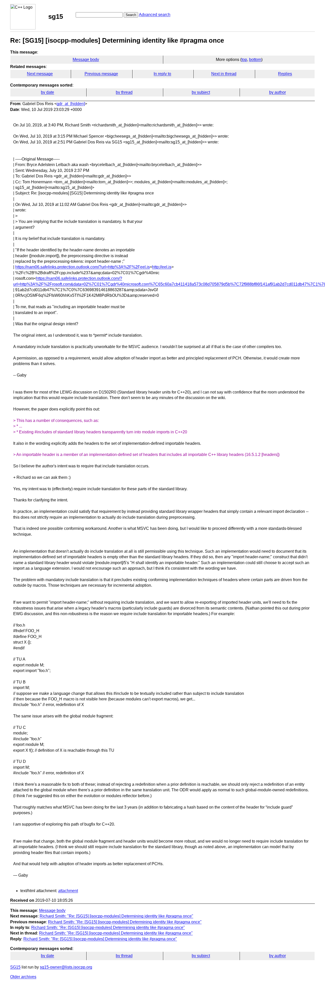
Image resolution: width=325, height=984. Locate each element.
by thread (124, 92)
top (244, 59)
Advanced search (154, 14)
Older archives (23, 977)
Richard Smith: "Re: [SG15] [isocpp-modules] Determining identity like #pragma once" (116, 916)
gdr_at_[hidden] (71, 104)
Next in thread (223, 74)
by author (277, 92)
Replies (285, 74)
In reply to (162, 74)
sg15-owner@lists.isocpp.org (66, 967)
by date (47, 92)
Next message (40, 74)
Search (131, 15)
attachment (68, 891)
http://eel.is (161, 267)
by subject (201, 92)
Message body (86, 59)
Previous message (101, 74)
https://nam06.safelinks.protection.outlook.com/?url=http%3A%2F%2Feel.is (82, 267)
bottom (255, 59)
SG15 (15, 967)
